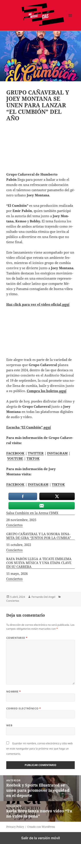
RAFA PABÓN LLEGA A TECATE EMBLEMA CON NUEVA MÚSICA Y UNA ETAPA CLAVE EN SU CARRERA (38, 563)
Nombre (13, 691)
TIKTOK (33, 458)
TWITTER (36, 453)
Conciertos (14, 525)
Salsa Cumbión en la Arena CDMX (32, 513)
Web (9, 725)
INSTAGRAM (57, 453)
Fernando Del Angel (43, 597)
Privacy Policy (15, 827)
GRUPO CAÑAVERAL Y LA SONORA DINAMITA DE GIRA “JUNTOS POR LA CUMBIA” (38, 536)
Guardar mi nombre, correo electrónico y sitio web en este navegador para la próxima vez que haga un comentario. (39, 748)
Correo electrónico (23, 708)
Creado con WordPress (41, 827)
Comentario (17, 638)
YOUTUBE (15, 458)
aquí (65, 304)
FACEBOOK (15, 453)
